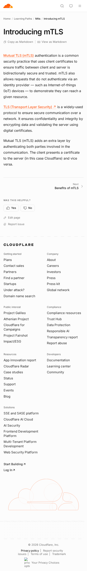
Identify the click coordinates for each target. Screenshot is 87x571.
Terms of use (39, 554)
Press (51, 278)
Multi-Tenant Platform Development (20, 444)
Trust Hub (54, 319)
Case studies (13, 372)
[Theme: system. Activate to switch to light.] (71, 6)
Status (8, 378)
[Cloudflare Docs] (8, 6)
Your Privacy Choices (45, 562)
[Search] (62, 6)
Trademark (59, 554)
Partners (10, 272)
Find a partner (14, 278)
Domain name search (19, 296)
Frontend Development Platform (21, 433)
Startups (10, 284)
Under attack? (14, 290)
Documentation (58, 360)
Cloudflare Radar (16, 366)
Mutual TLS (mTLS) (18, 55)
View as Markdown (54, 41)
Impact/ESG (12, 341)
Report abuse (57, 343)
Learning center (59, 366)
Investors (54, 272)
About (51, 260)
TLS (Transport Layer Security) (29, 107)
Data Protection (58, 325)
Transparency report (62, 337)
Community (55, 372)
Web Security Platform (21, 452)
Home (7, 18)
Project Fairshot (16, 335)
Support (10, 384)
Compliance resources (64, 313)
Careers (53, 266)
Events (9, 390)
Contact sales (14, 266)
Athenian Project (16, 319)
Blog (7, 396)
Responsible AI (58, 331)
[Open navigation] (80, 6)
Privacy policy (30, 550)
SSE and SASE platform (21, 413)
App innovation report (20, 360)
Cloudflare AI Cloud (18, 419)
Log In (8, 470)
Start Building (13, 464)
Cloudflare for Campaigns (14, 327)
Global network (58, 290)
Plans (8, 260)
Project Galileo (15, 313)
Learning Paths (23, 18)
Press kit (53, 284)
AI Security (12, 425)
